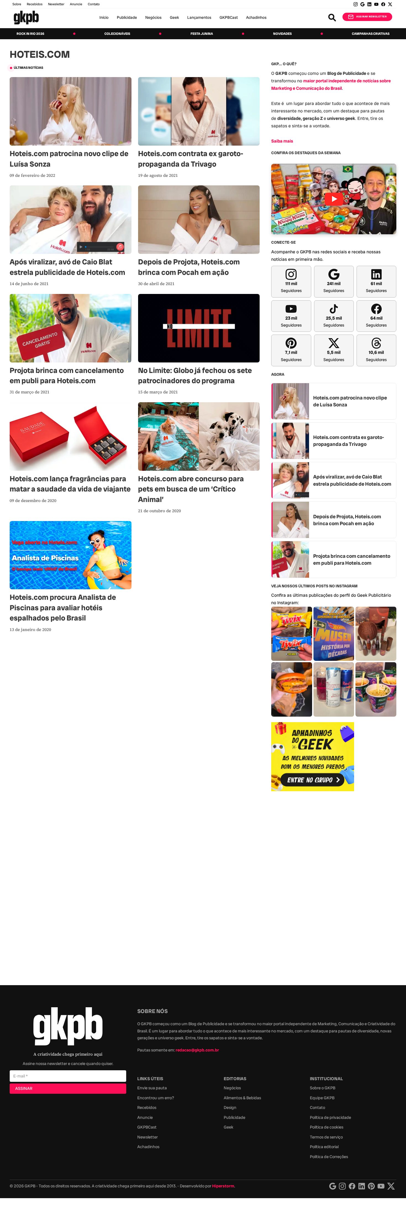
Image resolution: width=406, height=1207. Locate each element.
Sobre (16, 4)
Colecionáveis (117, 33)
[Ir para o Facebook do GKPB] (383, 4)
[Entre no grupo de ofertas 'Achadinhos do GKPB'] (312, 756)
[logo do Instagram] (333, 1186)
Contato (317, 1107)
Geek (174, 17)
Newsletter (56, 4)
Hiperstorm (223, 1186)
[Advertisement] (312, 885)
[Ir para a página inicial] (26, 17)
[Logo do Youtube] (381, 1186)
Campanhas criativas (370, 33)
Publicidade (127, 17)
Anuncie (76, 4)
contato (94, 4)
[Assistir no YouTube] (333, 199)
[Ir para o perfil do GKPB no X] (390, 4)
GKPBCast (229, 17)
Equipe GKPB (322, 1098)
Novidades (282, 33)
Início (104, 17)
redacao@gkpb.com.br (197, 1050)
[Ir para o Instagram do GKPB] (355, 4)
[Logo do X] (391, 1186)
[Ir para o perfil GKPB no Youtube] (376, 4)
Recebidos (35, 4)
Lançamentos (199, 17)
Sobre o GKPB (322, 1088)
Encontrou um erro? (155, 1098)
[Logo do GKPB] (67, 1027)
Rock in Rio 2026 (30, 33)
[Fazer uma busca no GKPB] (332, 17)
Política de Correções (329, 1156)
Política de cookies (326, 1127)
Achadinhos (256, 17)
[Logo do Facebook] (352, 1186)
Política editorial (324, 1147)
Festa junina (202, 33)
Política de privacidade (330, 1117)
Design (230, 1107)
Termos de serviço (326, 1137)
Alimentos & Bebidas (242, 1098)
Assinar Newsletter (371, 16)
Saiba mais (282, 141)
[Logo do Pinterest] (371, 1186)
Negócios (153, 17)
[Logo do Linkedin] (362, 1186)
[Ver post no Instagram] (291, 634)
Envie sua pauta (152, 1088)
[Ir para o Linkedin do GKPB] (369, 4)
